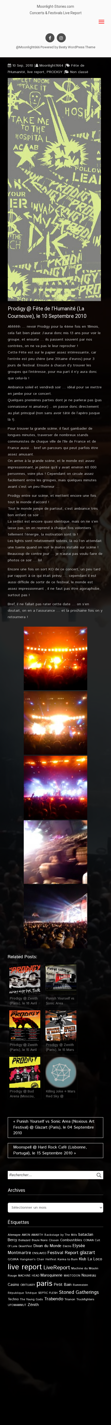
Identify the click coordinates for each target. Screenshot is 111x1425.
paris (44, 1283)
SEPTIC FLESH (48, 1293)
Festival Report (62, 1252)
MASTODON (72, 1276)
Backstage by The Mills (60, 1235)
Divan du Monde (47, 1246)
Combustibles (71, 1240)
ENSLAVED (39, 1253)
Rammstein (80, 1285)
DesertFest (25, 1246)
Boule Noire (39, 1240)
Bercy (12, 1240)
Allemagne (14, 1235)
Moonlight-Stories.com (55, 6)
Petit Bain (63, 1285)
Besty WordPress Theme (77, 47)
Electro (67, 1246)
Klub (82, 1259)
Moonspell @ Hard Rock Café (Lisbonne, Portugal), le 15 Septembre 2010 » (50, 1150)
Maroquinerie (51, 1275)
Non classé (79, 72)
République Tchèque (22, 1293)
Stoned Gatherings (79, 1292)
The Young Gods (31, 1299)
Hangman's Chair (32, 1259)
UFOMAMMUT (17, 1305)
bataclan (85, 1235)
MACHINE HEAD (28, 1276)
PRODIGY (54, 72)
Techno (13, 1299)
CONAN (88, 1240)
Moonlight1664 (51, 65)
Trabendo (53, 1299)
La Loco (95, 1259)
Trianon (70, 1299)
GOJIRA (13, 1259)
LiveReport (56, 1268)
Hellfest (50, 1259)
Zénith (33, 1305)
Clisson (54, 1240)
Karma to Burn (68, 1259)
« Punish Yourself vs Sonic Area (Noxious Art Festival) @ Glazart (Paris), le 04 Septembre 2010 (53, 1127)
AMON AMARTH (32, 1235)
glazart (87, 1252)
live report (35, 72)
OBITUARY (27, 1285)
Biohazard (24, 1240)
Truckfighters (85, 1299)
